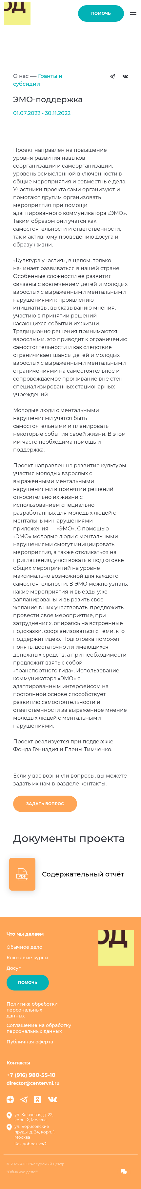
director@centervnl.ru (33, 1083)
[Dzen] (10, 1099)
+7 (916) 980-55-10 (31, 1075)
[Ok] (37, 1099)
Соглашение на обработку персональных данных (39, 1028)
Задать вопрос (45, 803)
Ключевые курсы (27, 958)
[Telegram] (24, 1099)
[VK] (52, 1099)
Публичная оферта (30, 1042)
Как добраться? (30, 1143)
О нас (21, 76)
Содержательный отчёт (83, 874)
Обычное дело (24, 947)
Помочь (101, 13)
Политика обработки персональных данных (32, 1010)
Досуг (14, 968)
